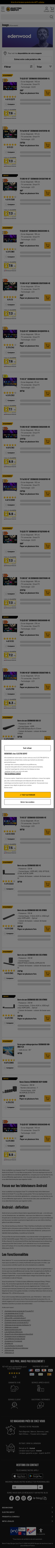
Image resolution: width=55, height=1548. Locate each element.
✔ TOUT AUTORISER (27, 795)
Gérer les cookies (27, 802)
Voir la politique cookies (12, 773)
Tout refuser (27, 748)
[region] (27, 774)
